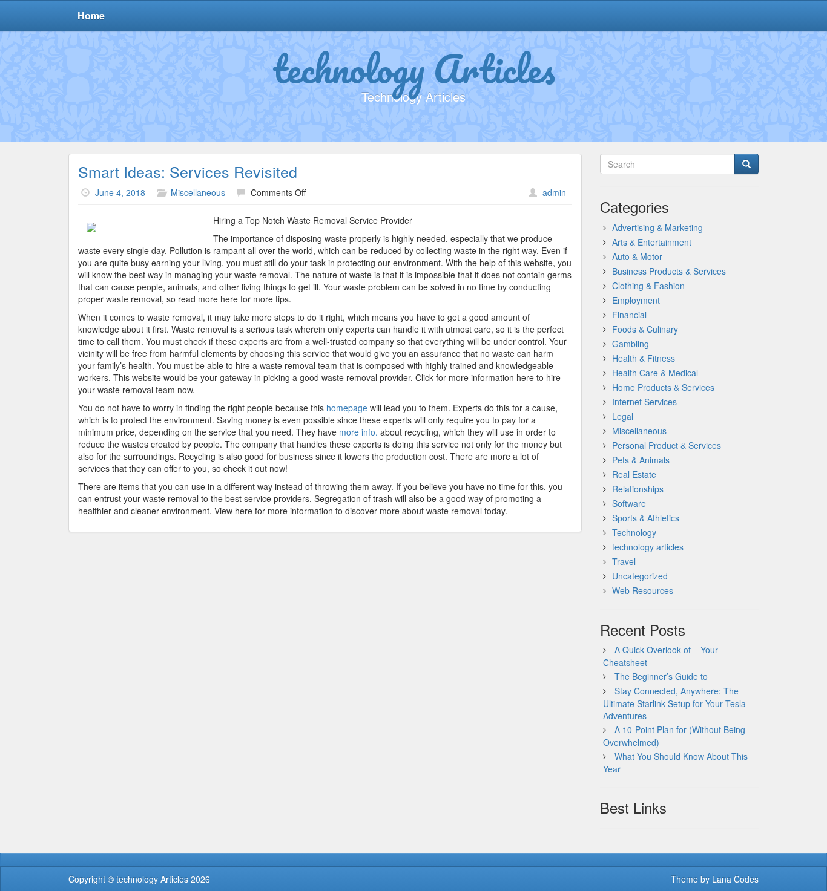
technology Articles (413, 68)
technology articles (648, 547)
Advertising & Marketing (657, 227)
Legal (622, 416)
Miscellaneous (198, 192)
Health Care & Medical (655, 373)
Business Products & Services (669, 271)
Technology (634, 532)
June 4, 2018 (120, 192)
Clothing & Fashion (648, 285)
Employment (636, 300)
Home (91, 15)
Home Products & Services (663, 387)
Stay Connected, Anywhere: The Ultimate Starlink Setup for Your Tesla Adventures (674, 703)
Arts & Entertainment (651, 242)
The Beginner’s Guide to (661, 676)
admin (554, 192)
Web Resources (642, 590)
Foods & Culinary (645, 329)
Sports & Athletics (645, 518)
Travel (624, 561)
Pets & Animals (641, 460)
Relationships (638, 489)
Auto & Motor (637, 256)
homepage (346, 408)
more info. (358, 432)
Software (629, 503)
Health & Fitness (643, 358)
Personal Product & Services (666, 445)
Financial (629, 314)
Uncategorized (640, 576)
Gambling (630, 344)
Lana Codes (735, 879)
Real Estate (634, 474)
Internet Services (644, 402)
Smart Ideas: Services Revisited (187, 171)
